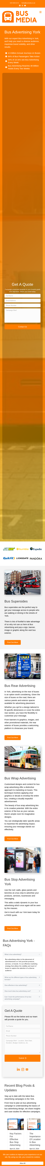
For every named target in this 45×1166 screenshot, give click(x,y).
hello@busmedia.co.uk (28, 3)
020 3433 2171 (14, 3)
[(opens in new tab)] (9, 549)
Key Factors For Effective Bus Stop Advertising (12, 1139)
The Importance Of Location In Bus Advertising (32, 1139)
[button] (22, 326)
